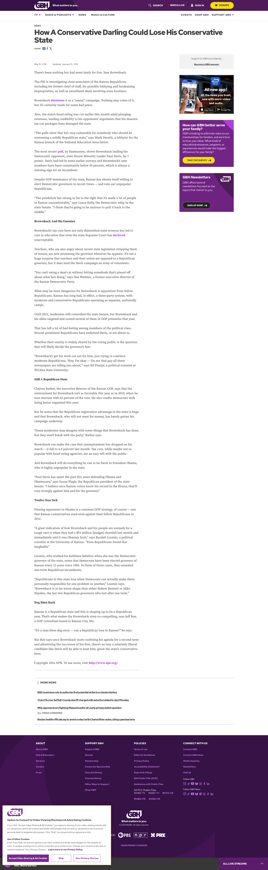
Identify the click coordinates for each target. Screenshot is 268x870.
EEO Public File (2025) (146, 778)
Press (39, 772)
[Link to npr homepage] (141, 835)
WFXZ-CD (167, 793)
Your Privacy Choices (134, 845)
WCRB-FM (154, 799)
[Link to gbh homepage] (41, 5)
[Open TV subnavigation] (39, 15)
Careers (40, 766)
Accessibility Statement (146, 766)
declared (119, 235)
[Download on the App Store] (207, 109)
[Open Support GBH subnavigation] (233, 15)
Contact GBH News (193, 755)
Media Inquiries (191, 761)
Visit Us (187, 772)
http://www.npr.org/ (103, 663)
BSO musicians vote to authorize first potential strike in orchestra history (77, 692)
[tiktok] (188, 783)
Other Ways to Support (97, 784)
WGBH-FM (140, 799)
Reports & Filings (143, 772)
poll (60, 152)
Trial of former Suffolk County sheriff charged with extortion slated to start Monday (83, 700)
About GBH (42, 749)
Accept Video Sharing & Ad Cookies (28, 858)
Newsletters (189, 766)
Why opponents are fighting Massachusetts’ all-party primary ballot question (79, 707)
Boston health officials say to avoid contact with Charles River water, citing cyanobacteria (86, 719)
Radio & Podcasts (58, 14)
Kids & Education (45, 755)
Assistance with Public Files (148, 784)
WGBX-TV (153, 793)
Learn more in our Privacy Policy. (65, 849)
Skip (61, 858)
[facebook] (204, 783)
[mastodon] (200, 793)
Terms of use (140, 749)
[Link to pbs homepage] (124, 835)
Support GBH (221, 14)
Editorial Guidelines (144, 755)
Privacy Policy (141, 761)
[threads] (200, 783)
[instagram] (184, 783)
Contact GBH (190, 749)
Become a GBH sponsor (206, 64)
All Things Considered (49, 713)
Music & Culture (103, 14)
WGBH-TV (139, 793)
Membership (91, 761)
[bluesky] (196, 783)
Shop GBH (202, 14)
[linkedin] (208, 783)
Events (186, 14)
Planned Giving (93, 778)
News (82, 14)
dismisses (58, 100)
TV (36, 14)
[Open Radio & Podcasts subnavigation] (73, 15)
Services (40, 761)
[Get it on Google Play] (224, 109)
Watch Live (177, 5)
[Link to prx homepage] (158, 835)
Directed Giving (93, 772)
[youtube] (192, 783)
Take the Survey (197, 160)
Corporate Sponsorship (97, 766)
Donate (224, 5)
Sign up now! (195, 205)
